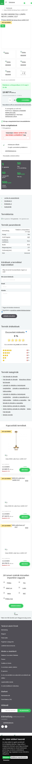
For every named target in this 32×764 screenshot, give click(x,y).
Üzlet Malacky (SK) (6, 699)
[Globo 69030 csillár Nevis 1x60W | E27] (16, 443)
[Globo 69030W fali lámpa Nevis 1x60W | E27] (16, 33)
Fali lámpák (9, 8)
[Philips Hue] (8, 599)
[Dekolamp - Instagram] (6, 726)
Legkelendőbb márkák (7, 682)
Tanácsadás (4, 637)
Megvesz (25, 469)
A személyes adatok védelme (9, 667)
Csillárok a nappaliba (19, 400)
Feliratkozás (24, 710)
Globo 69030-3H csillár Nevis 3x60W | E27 (16, 506)
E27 (28, 237)
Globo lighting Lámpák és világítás (14, 406)
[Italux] (8, 594)
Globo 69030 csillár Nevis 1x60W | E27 (16, 459)
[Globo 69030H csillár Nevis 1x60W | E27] (16, 537)
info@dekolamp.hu (10, 151)
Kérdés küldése (9, 316)
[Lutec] (23, 589)
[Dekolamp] (11, 2)
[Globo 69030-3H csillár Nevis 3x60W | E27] (16, 490)
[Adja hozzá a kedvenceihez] (16, 429)
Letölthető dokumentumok (8, 645)
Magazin (3, 634)
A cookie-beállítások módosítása (10, 686)
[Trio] (23, 583)
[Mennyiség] (10, 100)
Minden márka (16, 606)
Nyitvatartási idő (5, 695)
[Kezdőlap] (2, 8)
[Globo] (8, 54)
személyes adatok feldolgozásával (20, 310)
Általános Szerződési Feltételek (9, 655)
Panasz (3, 659)
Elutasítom (6, 760)
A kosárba (25, 100)
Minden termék (8, 415)
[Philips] (8, 583)
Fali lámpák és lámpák (10, 376)
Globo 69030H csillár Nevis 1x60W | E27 (16, 553)
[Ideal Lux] (8, 589)
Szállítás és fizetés (6, 663)
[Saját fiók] (27, 2)
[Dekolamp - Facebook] (2, 726)
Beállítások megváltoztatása (19, 757)
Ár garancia (4, 671)
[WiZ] (23, 594)
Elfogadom (6, 757)
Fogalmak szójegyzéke (7, 641)
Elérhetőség (4, 630)
